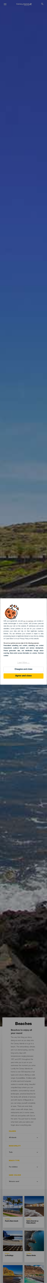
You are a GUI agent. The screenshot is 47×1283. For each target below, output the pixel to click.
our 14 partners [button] (28, 621)
